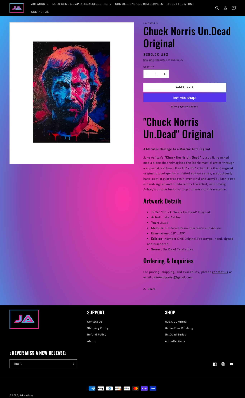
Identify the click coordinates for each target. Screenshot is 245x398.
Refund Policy (96, 334)
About (91, 341)
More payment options (184, 106)
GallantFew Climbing (179, 328)
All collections (175, 341)
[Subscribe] (73, 363)
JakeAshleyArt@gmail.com (172, 277)
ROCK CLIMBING (176, 321)
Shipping (148, 60)
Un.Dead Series (175, 334)
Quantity (148, 66)
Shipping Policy (98, 328)
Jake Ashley (26, 395)
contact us (220, 272)
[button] (39, 4)
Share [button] (152, 289)
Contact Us (94, 321)
